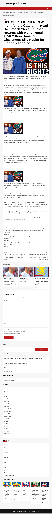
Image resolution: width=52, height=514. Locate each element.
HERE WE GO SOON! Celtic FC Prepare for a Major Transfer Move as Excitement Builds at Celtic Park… (25, 366)
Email (28, 318)
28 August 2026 (7, 500)
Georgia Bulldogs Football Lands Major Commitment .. (25, 280)
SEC (4, 472)
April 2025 (6, 428)
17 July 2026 (14, 284)
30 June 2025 (15, 46)
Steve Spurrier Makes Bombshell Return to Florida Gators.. (18, 243)
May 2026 (6, 396)
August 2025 (6, 418)
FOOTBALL (38, 275)
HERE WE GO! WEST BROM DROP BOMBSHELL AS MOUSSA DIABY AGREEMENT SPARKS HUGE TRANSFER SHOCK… (25, 370)
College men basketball (9, 449)
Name (5, 318)
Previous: (14, 256)
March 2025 (6, 431)
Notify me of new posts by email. (12, 333)
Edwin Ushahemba (8, 46)
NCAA (5, 19)
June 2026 (6, 393)
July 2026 (6, 391)
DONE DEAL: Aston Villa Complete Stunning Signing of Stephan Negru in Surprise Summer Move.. (41, 281)
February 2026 (7, 403)
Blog (5, 447)
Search (5, 344)
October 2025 (7, 413)
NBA (5, 462)
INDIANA (6, 457)
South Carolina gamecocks (9, 475)
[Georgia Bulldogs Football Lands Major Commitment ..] (26, 272)
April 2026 (6, 398)
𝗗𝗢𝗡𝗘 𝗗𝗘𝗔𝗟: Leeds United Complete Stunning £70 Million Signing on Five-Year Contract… (23, 358)
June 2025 (6, 423)
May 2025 (6, 426)
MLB (5, 460)
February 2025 (7, 433)
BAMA (5, 444)
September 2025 (7, 416)
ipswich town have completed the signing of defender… (15, 363)
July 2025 (6, 421)
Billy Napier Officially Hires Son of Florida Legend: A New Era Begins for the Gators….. (25, 236)
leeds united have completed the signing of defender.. (16, 492)
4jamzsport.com (14, 3)
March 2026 (6, 401)
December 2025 (7, 408)
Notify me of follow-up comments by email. (15, 331)
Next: (38, 256)
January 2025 (7, 436)
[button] (4, 8)
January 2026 (7, 406)
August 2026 (6, 388)
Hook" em (6, 455)
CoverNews (30, 511)
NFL (4, 470)
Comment (6, 300)
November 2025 (7, 411)
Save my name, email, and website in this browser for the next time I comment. (23, 329)
